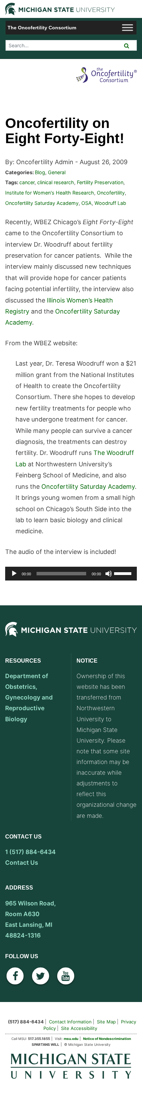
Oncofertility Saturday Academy (42, 203)
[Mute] (108, 573)
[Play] (14, 573)
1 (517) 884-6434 (30, 851)
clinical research (55, 182)
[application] (71, 574)
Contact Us (21, 862)
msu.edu (71, 1038)
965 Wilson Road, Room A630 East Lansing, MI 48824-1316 (30, 919)
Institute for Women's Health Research (49, 193)
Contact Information (70, 1021)
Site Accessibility (79, 1028)
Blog (40, 172)
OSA (86, 203)
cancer (26, 182)
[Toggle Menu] (127, 27)
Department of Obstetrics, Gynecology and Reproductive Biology (29, 697)
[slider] (123, 573)
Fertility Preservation (100, 182)
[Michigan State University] (71, 636)
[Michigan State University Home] (71, 1065)
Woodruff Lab (110, 203)
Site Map (106, 1021)
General (56, 172)
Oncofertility (111, 193)
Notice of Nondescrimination (107, 1038)
